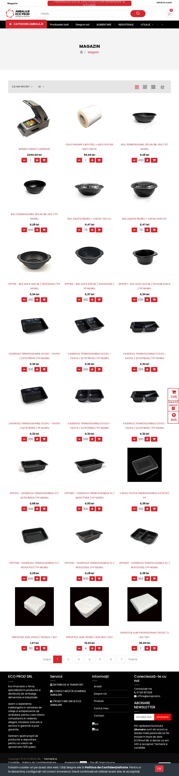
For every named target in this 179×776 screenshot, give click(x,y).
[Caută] (137, 13)
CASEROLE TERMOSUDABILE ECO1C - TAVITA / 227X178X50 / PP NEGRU (34, 426)
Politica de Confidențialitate (106, 767)
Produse (99, 701)
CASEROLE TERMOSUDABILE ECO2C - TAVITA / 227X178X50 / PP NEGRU (89, 426)
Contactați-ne (143, 689)
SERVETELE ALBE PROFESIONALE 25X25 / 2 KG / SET (144, 635)
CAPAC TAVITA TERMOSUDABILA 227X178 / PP (144, 495)
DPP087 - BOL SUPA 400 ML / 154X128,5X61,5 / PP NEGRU (145, 286)
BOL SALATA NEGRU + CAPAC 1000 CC (144, 218)
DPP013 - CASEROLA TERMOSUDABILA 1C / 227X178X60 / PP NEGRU (34, 495)
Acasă (97, 686)
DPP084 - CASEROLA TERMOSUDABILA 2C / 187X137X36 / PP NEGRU (144, 565)
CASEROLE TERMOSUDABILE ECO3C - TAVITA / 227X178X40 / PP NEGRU (144, 356)
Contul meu (101, 708)
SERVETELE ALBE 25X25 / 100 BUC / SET (34, 637)
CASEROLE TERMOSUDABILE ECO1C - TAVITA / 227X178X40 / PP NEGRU (34, 356)
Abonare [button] (162, 717)
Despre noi (100, 693)
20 (40, 86)
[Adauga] (37, 160)
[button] (162, 24)
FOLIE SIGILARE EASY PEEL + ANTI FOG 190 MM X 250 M (89, 147)
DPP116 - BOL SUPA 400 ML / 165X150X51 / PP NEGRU (34, 286)
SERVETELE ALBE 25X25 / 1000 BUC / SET (89, 637)
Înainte (133, 659)
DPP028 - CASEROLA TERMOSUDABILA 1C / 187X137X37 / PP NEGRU (34, 565)
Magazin (12, 3)
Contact (99, 715)
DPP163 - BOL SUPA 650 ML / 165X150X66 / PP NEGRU (89, 286)
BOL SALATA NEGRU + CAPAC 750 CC (89, 218)
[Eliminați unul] (24, 160)
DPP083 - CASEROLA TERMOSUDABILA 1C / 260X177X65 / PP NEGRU (89, 495)
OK (159, 769)
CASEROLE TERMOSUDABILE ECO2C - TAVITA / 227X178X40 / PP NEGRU (89, 356)
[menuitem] (61, 24)
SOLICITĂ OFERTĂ (173, 405)
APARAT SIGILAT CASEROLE (34, 149)
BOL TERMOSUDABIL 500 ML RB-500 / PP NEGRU (34, 216)
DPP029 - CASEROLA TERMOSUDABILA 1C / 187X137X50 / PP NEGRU (89, 565)
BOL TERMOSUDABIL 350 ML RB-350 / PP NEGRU (144, 147)
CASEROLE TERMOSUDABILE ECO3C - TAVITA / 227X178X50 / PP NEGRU (144, 426)
